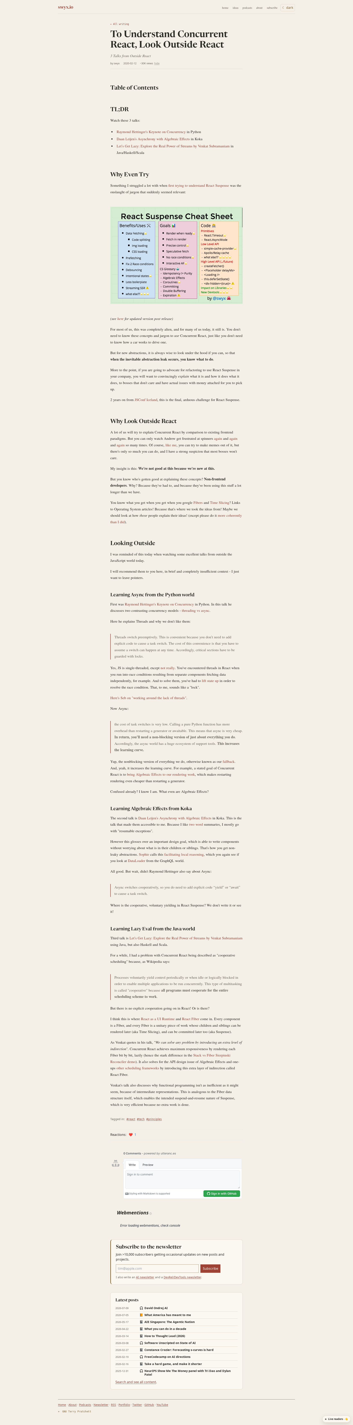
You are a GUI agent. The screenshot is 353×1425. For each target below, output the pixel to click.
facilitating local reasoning (184, 854)
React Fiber (190, 1018)
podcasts (247, 8)
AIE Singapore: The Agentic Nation (167, 1322)
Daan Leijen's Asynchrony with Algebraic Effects (153, 138)
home (225, 8)
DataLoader (136, 860)
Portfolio (124, 1405)
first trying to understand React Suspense (198, 185)
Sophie (144, 854)
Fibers (198, 502)
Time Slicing (219, 502)
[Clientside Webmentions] (150, 1213)
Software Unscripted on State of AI (168, 1343)
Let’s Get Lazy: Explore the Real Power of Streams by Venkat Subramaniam (173, 145)
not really (168, 667)
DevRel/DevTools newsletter (182, 1277)
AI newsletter (145, 1277)
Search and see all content (135, 1382)
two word (196, 824)
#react (130, 1119)
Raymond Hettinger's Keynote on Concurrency (151, 131)
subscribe (272, 8)
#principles (154, 1119)
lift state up (210, 680)
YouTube (162, 1405)
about (259, 8)
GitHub (149, 1405)
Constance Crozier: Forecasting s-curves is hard (176, 1350)
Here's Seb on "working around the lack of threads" (148, 697)
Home (62, 1405)
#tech (141, 1119)
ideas (235, 8)
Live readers (337, 1419)
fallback (229, 761)
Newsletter (101, 1405)
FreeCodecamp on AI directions (165, 1357)
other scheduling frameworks (137, 1067)
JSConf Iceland (146, 399)
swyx (117, 63)
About (72, 1405)
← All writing (119, 24)
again (218, 438)
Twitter (137, 1405)
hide (157, 63)
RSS (113, 1405)
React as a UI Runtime (158, 1018)
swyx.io (65, 7)
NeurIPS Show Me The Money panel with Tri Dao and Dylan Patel (185, 1372)
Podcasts (85, 1405)
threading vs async (195, 610)
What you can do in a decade (163, 1329)
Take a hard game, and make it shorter (171, 1364)
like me (170, 444)
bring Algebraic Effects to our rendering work (161, 774)
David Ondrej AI (154, 1308)
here (120, 318)
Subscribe (210, 1268)
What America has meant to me (165, 1315)
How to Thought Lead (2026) (162, 1336)
